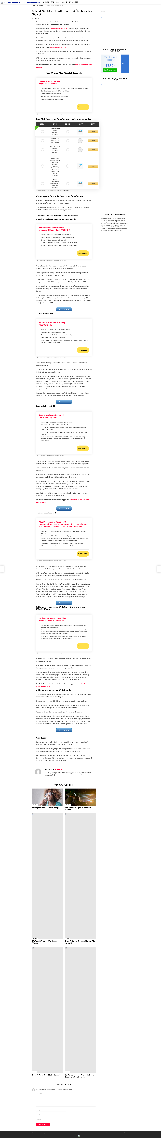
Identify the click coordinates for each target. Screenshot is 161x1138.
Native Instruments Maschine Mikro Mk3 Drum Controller (52, 619)
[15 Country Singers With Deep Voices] (80, 797)
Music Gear (55, 2)
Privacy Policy (110, 1133)
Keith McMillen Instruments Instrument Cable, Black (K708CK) (54, 228)
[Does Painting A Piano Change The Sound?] (80, 876)
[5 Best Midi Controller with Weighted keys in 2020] (2, 569)
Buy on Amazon (64, 309)
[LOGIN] (159, 2)
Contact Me (119, 1133)
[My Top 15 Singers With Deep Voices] (47, 876)
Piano (67, 938)
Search (127, 11)
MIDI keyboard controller (59, 28)
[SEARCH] (156, 2)
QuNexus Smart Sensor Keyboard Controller (49, 82)
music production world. (58, 47)
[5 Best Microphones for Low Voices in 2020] (159, 569)
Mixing (64, 2)
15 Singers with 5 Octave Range (45, 808)
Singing (46, 2)
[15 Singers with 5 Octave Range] (47, 797)
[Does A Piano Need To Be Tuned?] (47, 1010)
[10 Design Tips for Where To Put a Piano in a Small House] (80, 1010)
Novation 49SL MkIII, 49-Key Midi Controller (52, 323)
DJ (70, 2)
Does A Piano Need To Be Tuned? (46, 1075)
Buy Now (93, 131)
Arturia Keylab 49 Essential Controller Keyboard (51, 416)
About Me (75, 2)
